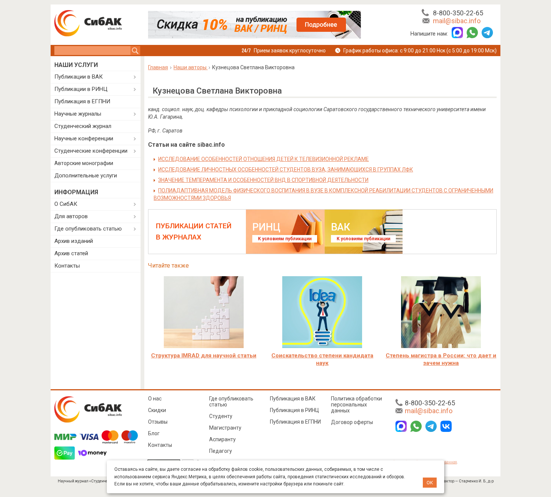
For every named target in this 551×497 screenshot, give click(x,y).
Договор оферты (352, 422)
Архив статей (71, 253)
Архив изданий (73, 241)
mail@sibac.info (457, 21)
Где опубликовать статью (88, 228)
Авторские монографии (83, 163)
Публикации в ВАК (78, 76)
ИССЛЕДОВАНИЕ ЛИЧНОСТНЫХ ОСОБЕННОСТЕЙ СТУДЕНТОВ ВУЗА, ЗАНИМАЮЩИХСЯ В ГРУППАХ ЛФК (285, 170)
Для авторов (71, 216)
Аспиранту (222, 439)
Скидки (157, 410)
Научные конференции (83, 138)
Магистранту (225, 428)
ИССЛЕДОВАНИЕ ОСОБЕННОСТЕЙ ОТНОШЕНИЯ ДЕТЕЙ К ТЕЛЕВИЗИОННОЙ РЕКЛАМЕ (263, 159)
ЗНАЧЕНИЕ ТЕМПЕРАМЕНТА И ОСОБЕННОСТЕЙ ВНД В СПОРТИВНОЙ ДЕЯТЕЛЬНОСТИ (263, 180)
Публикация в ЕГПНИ (82, 101)
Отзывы (158, 422)
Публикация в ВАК (293, 399)
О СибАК (65, 204)
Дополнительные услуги (85, 175)
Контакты (67, 265)
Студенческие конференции (90, 150)
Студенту (220, 416)
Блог (154, 433)
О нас (155, 399)
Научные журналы (77, 113)
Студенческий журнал (82, 126)
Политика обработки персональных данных (356, 405)
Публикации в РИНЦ (81, 89)
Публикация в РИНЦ (294, 410)
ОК (430, 482)
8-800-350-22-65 (458, 13)
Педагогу (220, 451)
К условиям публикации (284, 238)
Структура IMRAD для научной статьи (203, 355)
